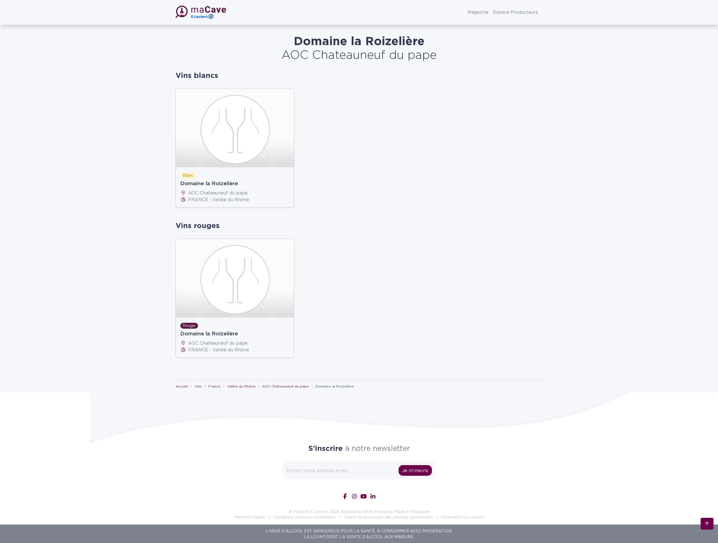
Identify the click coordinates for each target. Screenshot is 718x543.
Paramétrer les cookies (462, 517)
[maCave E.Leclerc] (201, 12)
